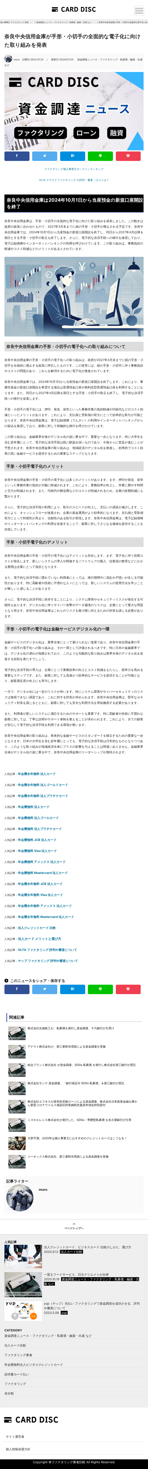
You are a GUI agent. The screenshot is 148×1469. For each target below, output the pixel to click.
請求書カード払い (16, 1374)
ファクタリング (15, 1384)
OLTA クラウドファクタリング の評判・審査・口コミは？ (74, 180)
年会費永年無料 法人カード (37, 774)
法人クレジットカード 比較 (37, 928)
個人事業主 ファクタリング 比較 (14, 22)
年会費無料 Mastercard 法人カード (43, 873)
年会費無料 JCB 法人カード (37, 840)
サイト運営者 (15, 1437)
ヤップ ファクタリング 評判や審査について (48, 961)
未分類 (9, 1393)
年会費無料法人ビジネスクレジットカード (33, 1365)
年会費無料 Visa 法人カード (37, 851)
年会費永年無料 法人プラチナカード (43, 796)
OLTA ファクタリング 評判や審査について (47, 950)
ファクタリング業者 (18, 1355)
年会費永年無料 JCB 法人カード (40, 884)
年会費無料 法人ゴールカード (38, 818)
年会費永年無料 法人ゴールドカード (43, 785)
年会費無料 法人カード (34, 807)
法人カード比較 (15, 1345)
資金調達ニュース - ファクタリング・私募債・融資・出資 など (63, 22)
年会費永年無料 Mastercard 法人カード (46, 917)
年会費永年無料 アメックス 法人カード (45, 906)
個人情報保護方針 (18, 1449)
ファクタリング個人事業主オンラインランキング (74, 169)
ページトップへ (74, 1228)
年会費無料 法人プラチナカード (40, 829)
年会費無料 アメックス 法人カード (42, 862)
